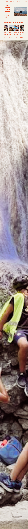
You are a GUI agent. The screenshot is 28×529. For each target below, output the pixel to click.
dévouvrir (5, 37)
